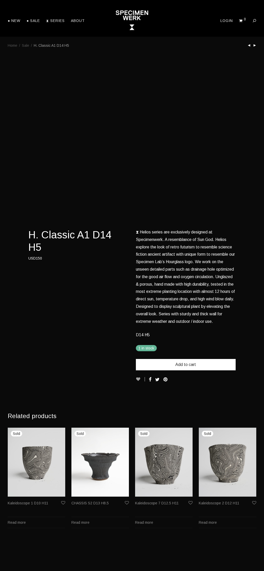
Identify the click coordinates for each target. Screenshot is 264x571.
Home (12, 45)
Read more (17, 522)
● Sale (33, 21)
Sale (25, 45)
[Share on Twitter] (157, 379)
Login (226, 21)
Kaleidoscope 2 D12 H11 (219, 503)
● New (14, 21)
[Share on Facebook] (150, 379)
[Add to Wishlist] (140, 379)
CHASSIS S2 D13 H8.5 (90, 503)
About (78, 21)
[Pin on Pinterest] (165, 379)
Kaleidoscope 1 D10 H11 (28, 503)
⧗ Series (55, 21)
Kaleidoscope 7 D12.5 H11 (157, 503)
